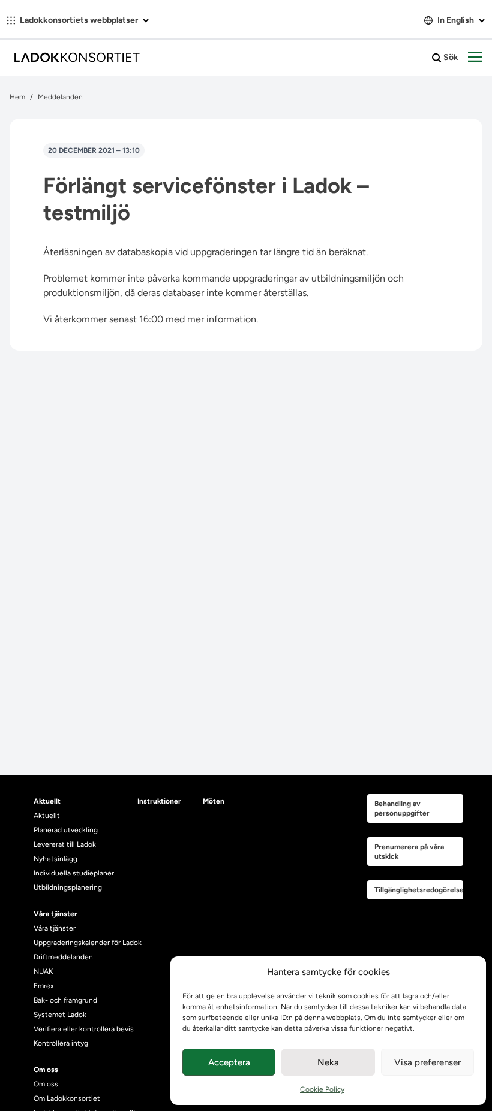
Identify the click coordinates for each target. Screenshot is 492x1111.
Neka (328, 1062)
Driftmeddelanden (63, 957)
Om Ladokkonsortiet (67, 1098)
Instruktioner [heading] (159, 801)
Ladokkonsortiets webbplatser (79, 20)
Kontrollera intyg (61, 1043)
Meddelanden (60, 97)
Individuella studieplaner (75, 873)
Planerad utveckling (66, 830)
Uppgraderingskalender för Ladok (88, 942)
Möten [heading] (213, 801)
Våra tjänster (55, 928)
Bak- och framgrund (65, 1000)
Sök (450, 57)
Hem (17, 97)
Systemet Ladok (60, 1014)
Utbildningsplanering (68, 887)
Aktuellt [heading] (47, 801)
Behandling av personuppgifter (402, 808)
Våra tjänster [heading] (55, 914)
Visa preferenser (427, 1062)
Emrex (44, 986)
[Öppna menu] (475, 57)
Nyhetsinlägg (55, 859)
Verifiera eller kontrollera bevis (84, 1029)
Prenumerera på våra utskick (409, 852)
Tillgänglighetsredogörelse (418, 890)
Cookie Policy (322, 1089)
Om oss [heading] (46, 1069)
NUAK (43, 971)
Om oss (46, 1084)
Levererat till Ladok (65, 844)
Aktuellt (47, 815)
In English (455, 20)
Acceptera (229, 1062)
